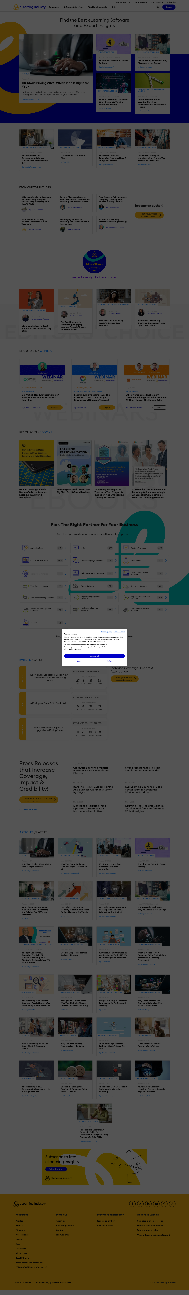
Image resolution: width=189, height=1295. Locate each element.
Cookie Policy (119, 632)
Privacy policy (106, 632)
